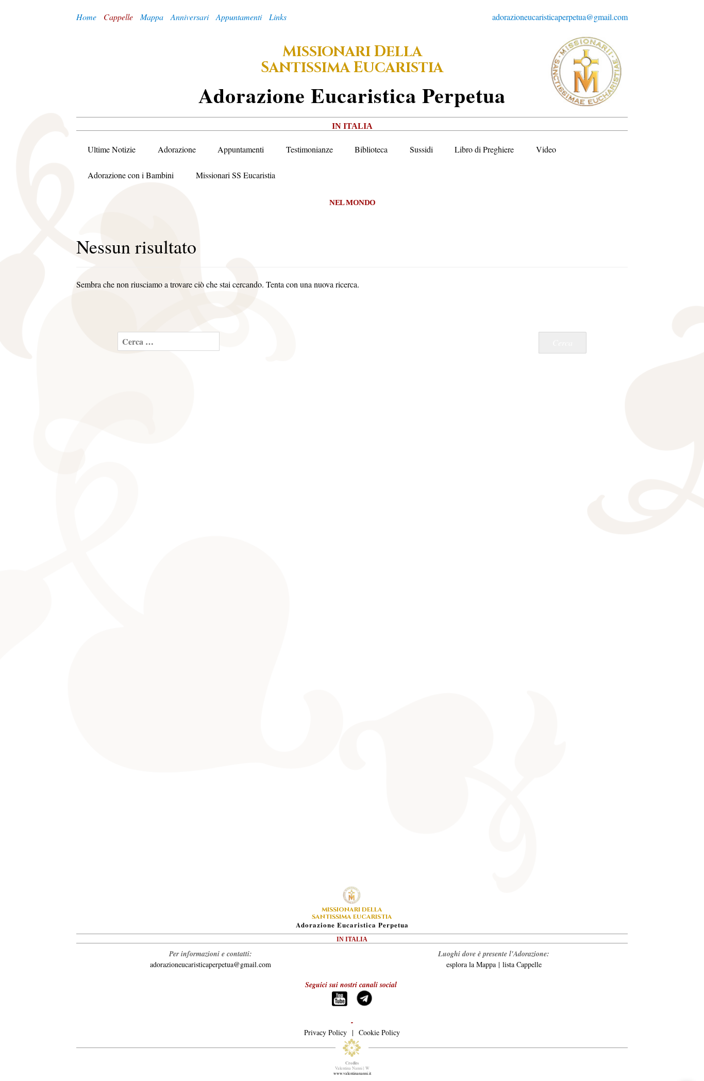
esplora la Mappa (471, 964)
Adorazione (177, 149)
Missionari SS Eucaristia (235, 175)
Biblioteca (371, 149)
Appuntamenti (240, 149)
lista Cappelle (522, 964)
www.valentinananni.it (352, 1073)
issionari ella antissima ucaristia (352, 59)
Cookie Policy (379, 1032)
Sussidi (421, 149)
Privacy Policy (325, 1032)
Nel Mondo (352, 202)
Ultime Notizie (112, 149)
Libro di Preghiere (484, 149)
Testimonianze (309, 149)
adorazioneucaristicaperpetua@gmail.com (560, 16)
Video (546, 149)
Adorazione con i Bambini (131, 175)
